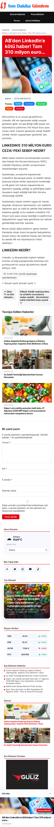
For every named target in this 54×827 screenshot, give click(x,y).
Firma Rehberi (37, 14)
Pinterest (19, 109)
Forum (17, 20)
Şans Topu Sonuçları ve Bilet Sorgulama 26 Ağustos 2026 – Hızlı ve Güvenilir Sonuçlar (24, 690)
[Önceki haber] (39, 588)
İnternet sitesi (9, 490)
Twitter (18, 104)
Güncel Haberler (17, 14)
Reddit (9, 109)
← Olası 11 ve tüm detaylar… (9, 294)
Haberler (6, 30)
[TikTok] (38, 569)
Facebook (29, 104)
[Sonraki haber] (45, 588)
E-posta (7, 479)
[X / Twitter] (15, 569)
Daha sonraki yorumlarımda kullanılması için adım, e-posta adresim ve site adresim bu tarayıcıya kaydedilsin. (25, 508)
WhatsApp (41, 104)
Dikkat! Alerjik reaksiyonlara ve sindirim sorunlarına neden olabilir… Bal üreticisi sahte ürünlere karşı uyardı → (34, 297)
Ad (4, 468)
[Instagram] (22, 569)
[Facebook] (7, 569)
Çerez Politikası (32, 20)
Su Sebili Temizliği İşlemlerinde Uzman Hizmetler (26, 676)
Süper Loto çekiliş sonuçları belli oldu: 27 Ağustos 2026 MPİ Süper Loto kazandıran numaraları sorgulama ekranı (27, 681)
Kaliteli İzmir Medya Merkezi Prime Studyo (24, 686)
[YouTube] (30, 569)
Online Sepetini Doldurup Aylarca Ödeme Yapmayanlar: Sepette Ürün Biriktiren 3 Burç (25, 671)
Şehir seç (11, 544)
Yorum (6, 442)
